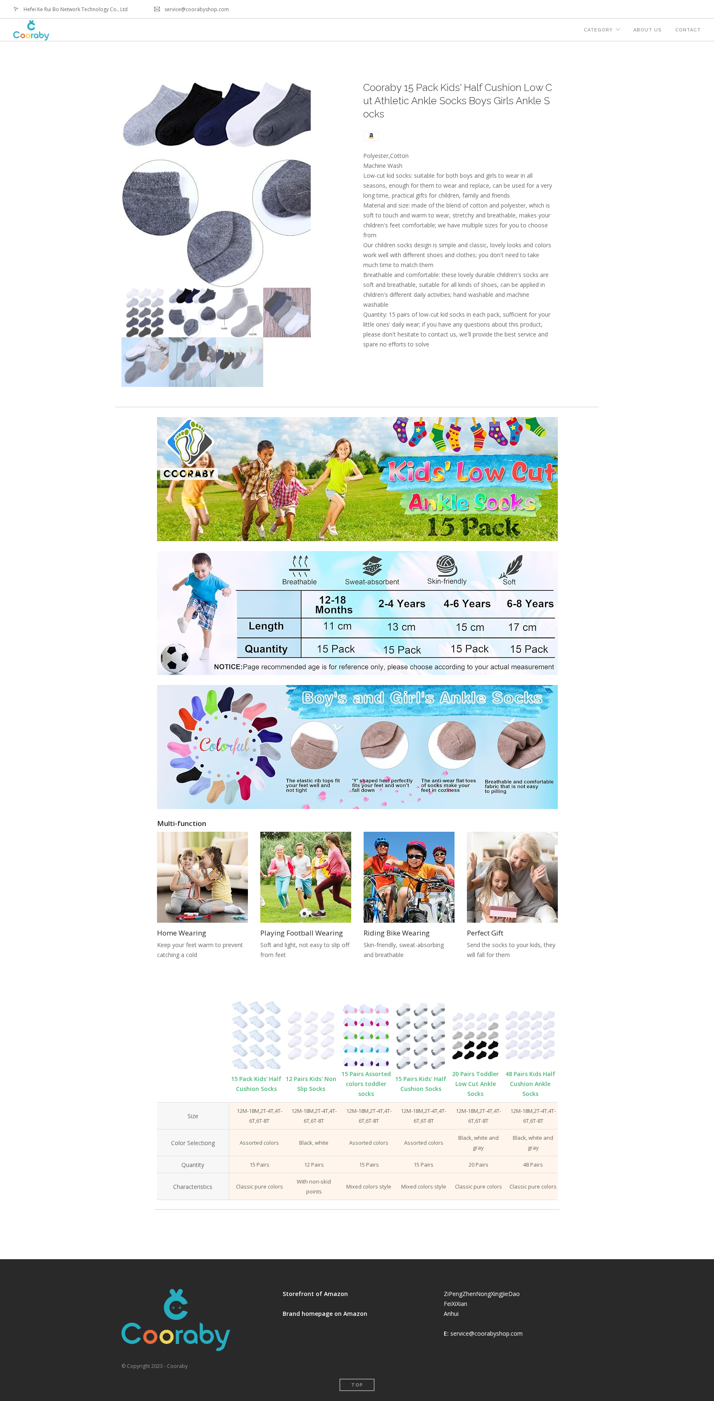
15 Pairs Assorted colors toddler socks (366, 1084)
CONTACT (688, 30)
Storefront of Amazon (315, 1294)
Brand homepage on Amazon (325, 1313)
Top (357, 1385)
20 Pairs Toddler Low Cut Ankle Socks (475, 1084)
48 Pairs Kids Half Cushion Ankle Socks (530, 1084)
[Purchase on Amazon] (371, 135)
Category (598, 30)
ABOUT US (647, 30)
